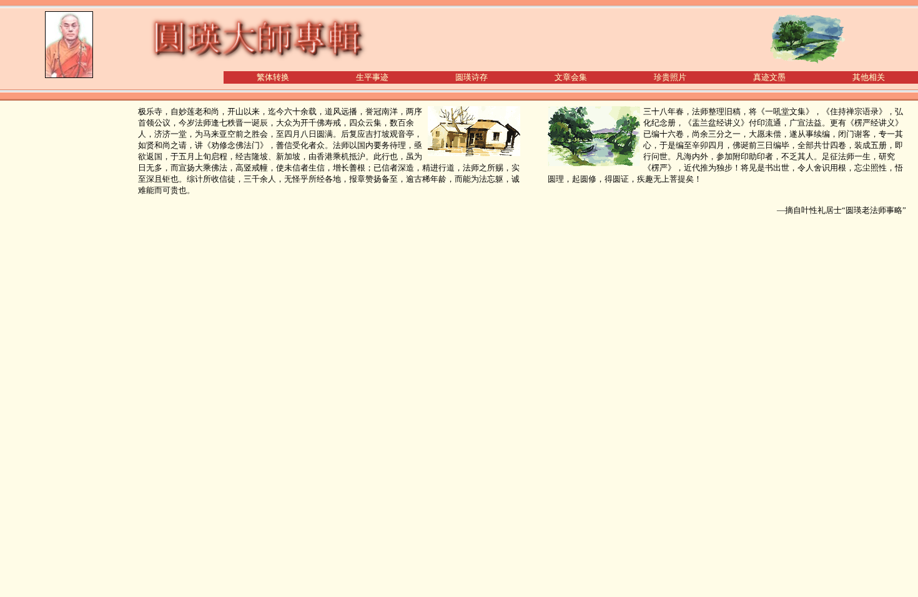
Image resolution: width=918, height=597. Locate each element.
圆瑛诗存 (471, 77)
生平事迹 (372, 77)
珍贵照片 (670, 77)
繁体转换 (273, 77)
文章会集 (571, 77)
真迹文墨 (769, 77)
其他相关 (868, 77)
